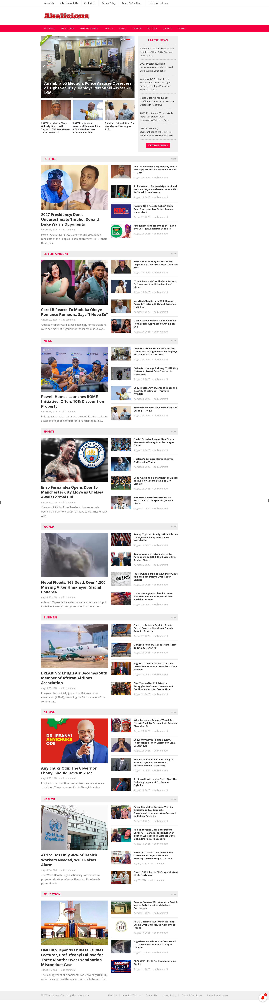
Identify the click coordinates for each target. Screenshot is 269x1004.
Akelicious (54, 995)
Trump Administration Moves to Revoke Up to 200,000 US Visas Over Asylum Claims (155, 557)
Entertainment (89, 28)
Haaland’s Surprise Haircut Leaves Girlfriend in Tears (153, 460)
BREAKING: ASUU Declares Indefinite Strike (155, 963)
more (173, 159)
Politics (152, 28)
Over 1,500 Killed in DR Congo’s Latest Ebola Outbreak (156, 874)
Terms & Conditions (132, 3)
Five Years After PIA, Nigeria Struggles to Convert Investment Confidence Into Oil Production (153, 686)
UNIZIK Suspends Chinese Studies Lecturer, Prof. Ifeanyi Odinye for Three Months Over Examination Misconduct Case (72, 957)
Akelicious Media (80, 995)
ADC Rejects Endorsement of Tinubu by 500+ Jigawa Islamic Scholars (155, 227)
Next (131, 67)
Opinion (136, 28)
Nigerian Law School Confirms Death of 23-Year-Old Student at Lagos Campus (155, 944)
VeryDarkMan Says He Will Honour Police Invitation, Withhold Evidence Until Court (155, 304)
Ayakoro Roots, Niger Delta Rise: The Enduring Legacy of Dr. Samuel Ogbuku (155, 782)
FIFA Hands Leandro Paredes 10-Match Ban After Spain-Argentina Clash (153, 500)
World (182, 28)
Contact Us (89, 3)
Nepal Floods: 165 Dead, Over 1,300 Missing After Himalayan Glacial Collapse (73, 587)
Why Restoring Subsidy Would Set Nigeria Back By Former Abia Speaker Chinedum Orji (155, 723)
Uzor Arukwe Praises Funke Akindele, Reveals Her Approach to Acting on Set (155, 323)
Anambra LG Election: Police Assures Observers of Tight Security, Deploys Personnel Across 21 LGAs (87, 88)
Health (109, 28)
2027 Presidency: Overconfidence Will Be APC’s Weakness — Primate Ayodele (86, 128)
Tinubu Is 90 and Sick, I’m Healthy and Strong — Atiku (119, 126)
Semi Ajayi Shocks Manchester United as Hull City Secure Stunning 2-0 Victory (156, 480)
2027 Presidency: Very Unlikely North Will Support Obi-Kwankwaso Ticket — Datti (56, 128)
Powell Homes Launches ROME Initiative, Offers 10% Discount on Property (157, 52)
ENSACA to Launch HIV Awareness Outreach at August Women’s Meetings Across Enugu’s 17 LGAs (153, 855)
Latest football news (159, 3)
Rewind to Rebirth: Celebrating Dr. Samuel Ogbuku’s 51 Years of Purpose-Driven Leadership (154, 762)
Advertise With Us (69, 3)
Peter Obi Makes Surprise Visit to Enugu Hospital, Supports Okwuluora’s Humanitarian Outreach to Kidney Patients (155, 811)
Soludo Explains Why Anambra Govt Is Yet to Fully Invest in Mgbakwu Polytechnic (156, 905)
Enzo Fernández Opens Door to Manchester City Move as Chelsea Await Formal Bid (72, 492)
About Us (49, 3)
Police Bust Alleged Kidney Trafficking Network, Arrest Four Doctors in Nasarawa (157, 101)
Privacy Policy (109, 3)
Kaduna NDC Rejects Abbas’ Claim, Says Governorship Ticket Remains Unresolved (154, 208)
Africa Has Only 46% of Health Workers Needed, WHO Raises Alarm (69, 859)
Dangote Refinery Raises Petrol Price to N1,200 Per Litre (155, 646)
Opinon (49, 712)
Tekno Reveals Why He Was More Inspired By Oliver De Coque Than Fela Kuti (156, 264)
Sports (167, 28)
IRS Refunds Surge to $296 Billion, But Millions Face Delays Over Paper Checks (156, 576)
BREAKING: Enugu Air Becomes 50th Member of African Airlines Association (74, 677)
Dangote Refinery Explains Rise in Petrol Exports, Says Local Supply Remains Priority (153, 628)
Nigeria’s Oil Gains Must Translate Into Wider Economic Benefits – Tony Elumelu (155, 666)
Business (49, 28)
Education (67, 28)
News (122, 28)
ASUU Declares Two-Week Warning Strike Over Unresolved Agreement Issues (154, 924)
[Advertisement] (171, 16)
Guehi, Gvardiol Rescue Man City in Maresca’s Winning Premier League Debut (154, 442)
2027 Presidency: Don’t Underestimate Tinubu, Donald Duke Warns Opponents (156, 67)
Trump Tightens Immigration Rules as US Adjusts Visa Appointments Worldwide (156, 537)
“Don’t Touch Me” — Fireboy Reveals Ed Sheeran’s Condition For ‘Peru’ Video (155, 284)
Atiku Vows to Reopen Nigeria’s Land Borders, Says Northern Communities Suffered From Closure (156, 189)
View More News (158, 145)
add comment (68, 229)
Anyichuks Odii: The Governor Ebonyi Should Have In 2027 (69, 770)
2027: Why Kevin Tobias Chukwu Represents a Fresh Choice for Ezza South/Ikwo (154, 742)
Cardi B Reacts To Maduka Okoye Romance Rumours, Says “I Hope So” (74, 312)
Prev (44, 67)
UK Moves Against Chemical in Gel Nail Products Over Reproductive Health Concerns (153, 596)
